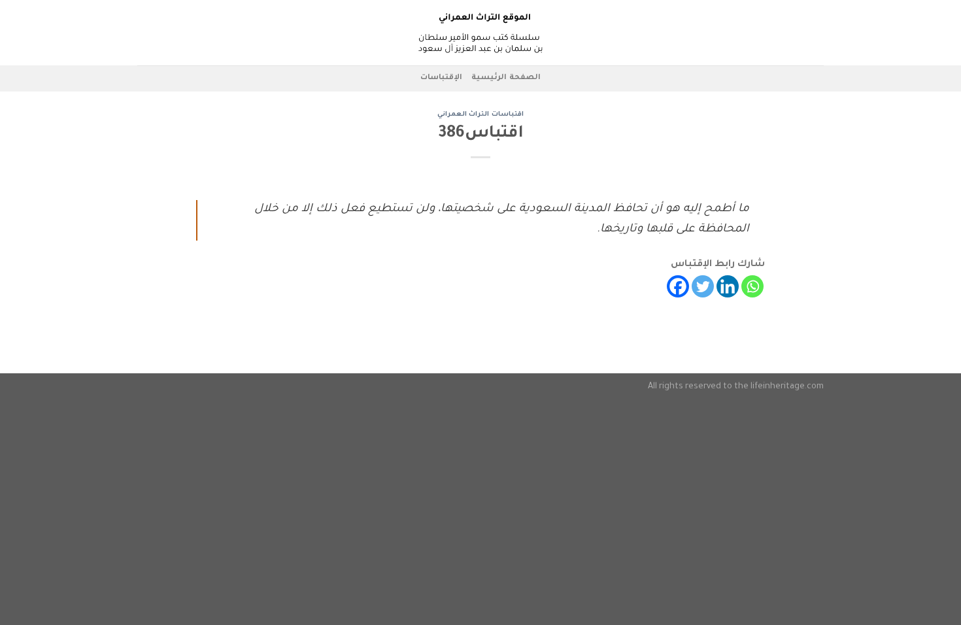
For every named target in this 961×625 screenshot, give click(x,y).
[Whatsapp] (752, 286)
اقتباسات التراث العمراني (480, 114)
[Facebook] (678, 286)
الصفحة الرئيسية (505, 78)
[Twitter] (703, 286)
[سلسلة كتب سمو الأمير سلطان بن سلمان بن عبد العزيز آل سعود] (480, 32)
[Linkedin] (728, 286)
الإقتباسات (441, 78)
